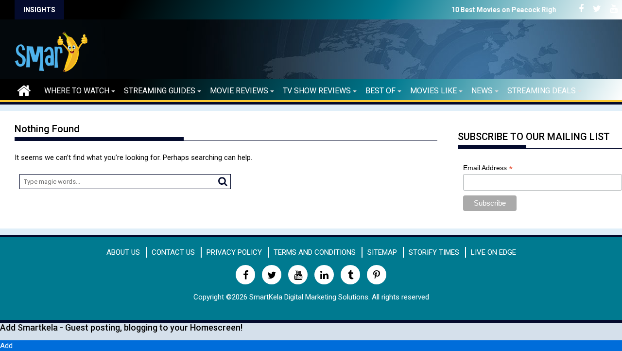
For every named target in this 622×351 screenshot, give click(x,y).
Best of (380, 90)
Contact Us (173, 252)
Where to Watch (76, 90)
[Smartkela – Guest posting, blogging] (24, 89)
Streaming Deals (541, 90)
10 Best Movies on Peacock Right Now (485, 10)
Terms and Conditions (315, 252)
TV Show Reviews (317, 90)
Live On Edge (493, 252)
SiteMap (382, 252)
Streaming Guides (159, 90)
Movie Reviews (239, 90)
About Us (123, 252)
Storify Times (434, 252)
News (482, 90)
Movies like (433, 90)
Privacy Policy (234, 252)
